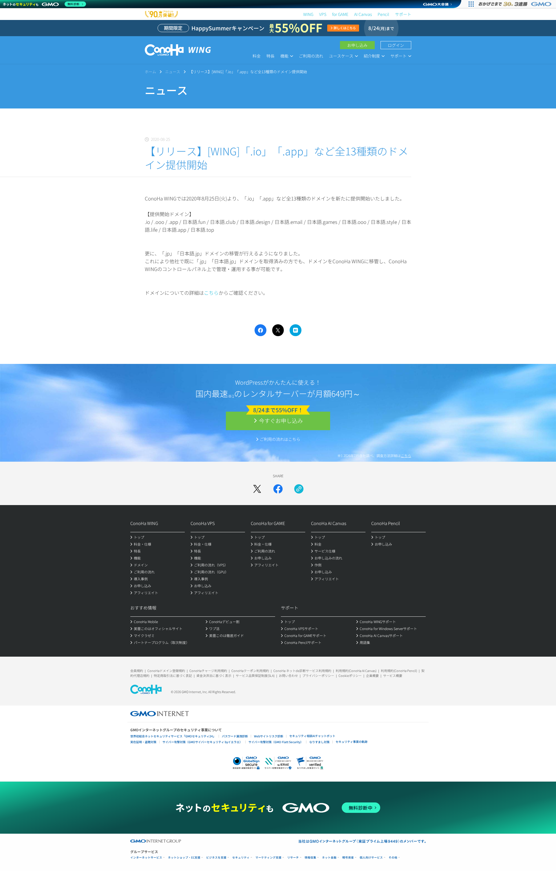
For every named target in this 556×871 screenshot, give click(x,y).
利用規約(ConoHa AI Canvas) (356, 670)
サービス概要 (392, 675)
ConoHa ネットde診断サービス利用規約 (302, 670)
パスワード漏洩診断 (235, 736)
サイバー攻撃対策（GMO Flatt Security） (275, 742)
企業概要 (372, 675)
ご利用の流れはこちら (280, 439)
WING (308, 14)
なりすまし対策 (319, 742)
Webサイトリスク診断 (268, 736)
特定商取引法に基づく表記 (173, 675)
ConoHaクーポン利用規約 (250, 670)
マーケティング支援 (268, 857)
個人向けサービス (371, 857)
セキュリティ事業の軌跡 (351, 741)
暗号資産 (348, 857)
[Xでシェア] (257, 488)
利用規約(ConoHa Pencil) (399, 670)
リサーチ (293, 857)
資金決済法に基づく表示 (213, 675)
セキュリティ (241, 857)
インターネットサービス (146, 857)
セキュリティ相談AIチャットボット (312, 736)
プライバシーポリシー (318, 675)
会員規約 (136, 670)
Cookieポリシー (350, 675)
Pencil (383, 14)
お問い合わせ (288, 675)
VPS (322, 14)
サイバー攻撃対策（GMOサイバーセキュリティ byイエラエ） (202, 742)
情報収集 (310, 857)
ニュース (172, 71)
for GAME (340, 14)
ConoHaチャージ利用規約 (208, 670)
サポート (403, 14)
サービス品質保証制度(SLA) (255, 675)
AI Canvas (363, 14)
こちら (211, 292)
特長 (270, 56)
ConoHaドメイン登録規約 (166, 670)
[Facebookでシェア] (278, 488)
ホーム (150, 71)
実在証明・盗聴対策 (143, 742)
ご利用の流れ (311, 56)
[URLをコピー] (298, 488)
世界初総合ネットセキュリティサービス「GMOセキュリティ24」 (173, 736)
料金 (257, 56)
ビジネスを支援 (216, 857)
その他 (393, 857)
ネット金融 (329, 857)
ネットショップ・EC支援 (184, 857)
